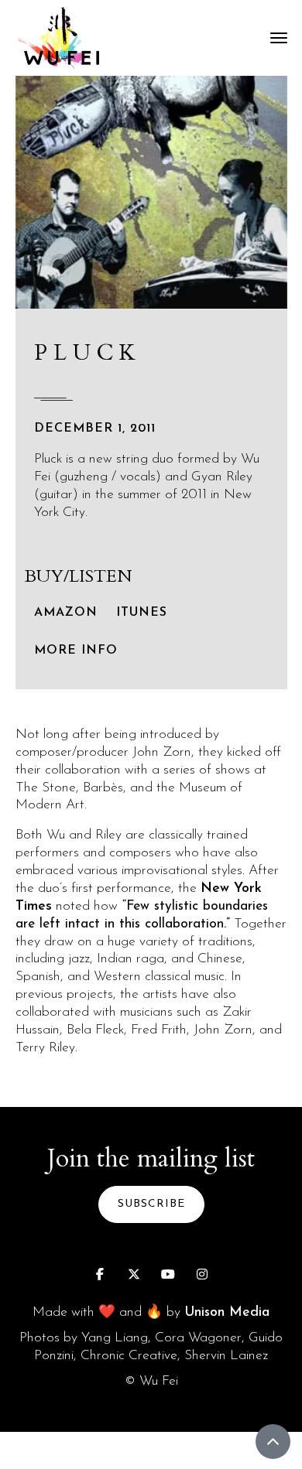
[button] (279, 38)
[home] (61, 38)
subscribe (151, 1204)
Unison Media (226, 1312)
